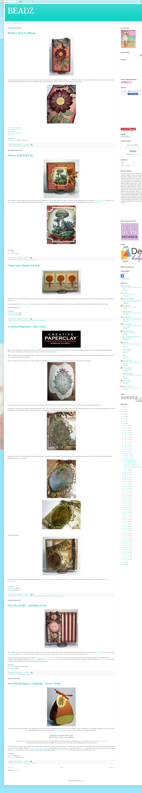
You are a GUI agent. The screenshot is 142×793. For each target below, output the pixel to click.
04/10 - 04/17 (127, 526)
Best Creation (46, 202)
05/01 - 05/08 (127, 519)
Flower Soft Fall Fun (20, 155)
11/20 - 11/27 (127, 437)
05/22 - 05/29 (127, 512)
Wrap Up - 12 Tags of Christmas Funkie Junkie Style (132, 363)
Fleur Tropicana (12, 131)
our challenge (11, 654)
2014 (123, 416)
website (70, 579)
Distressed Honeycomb (14, 129)
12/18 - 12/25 (127, 427)
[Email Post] (31, 144)
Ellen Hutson (11, 666)
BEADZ (21, 11)
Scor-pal (25, 762)
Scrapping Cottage (42, 320)
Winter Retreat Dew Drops (15, 128)
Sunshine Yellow (97, 202)
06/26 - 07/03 (127, 500)
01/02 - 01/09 (127, 559)
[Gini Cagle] (122, 277)
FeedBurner (136, 154)
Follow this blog (132, 93)
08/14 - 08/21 (127, 484)
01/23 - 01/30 (127, 552)
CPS (9, 252)
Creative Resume (18, 23)
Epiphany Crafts (20, 146)
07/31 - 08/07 (127, 488)
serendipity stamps (27, 259)
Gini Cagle (123, 273)
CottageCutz (14, 320)
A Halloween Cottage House (129, 332)
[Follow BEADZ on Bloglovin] (126, 83)
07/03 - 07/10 (127, 498)
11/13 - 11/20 (127, 439)
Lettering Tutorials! (127, 338)
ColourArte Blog (127, 317)
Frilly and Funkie (127, 311)
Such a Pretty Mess (127, 324)
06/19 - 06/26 (127, 502)
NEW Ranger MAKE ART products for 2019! (132, 344)
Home (8, 23)
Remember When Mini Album (129, 307)
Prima (124, 355)
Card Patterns (11, 668)
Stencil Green (11, 135)
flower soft (20, 259)
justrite (34, 596)
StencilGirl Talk (127, 286)
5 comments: (26, 257)
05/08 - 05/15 (127, 517)
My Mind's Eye (34, 320)
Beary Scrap (98, 652)
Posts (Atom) (17, 770)
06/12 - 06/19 (127, 505)
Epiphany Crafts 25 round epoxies (51, 659)
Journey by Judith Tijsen (128, 294)
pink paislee (39, 596)
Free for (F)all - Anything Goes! (27, 605)
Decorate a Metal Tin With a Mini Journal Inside (132, 288)
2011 (123, 423)
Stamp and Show (12, 140)
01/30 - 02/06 (127, 550)
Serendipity (11, 253)
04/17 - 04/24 (127, 524)
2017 (123, 409)
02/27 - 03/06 (127, 540)
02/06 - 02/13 (127, 547)
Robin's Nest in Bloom (21, 33)
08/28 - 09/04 (127, 479)
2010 (123, 562)
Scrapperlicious (126, 305)
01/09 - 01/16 (127, 557)
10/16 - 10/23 (127, 449)
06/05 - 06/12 (127, 507)
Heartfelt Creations (27, 320)
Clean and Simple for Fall (24, 265)
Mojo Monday (11, 588)
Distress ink (34, 659)
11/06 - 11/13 (127, 442)
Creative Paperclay (22, 596)
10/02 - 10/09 (127, 453)
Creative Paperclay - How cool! (27, 326)
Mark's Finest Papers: (13, 313)
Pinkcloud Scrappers (128, 373)
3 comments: (26, 672)
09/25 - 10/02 (127, 470)
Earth (15, 202)
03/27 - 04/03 (127, 531)
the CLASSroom (127, 349)
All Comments (126, 165)
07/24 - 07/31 (127, 491)
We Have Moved (126, 351)
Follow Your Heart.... (128, 386)
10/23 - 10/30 (127, 446)
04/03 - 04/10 (127, 528)
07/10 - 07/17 (127, 495)
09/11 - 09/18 (127, 474)
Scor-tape (12, 750)
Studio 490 (125, 342)
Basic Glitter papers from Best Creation (38, 748)
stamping (32, 146)
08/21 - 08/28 (127, 481)
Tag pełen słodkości (127, 369)
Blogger (82, 780)
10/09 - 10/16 (127, 451)
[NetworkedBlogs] (133, 91)
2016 (123, 411)
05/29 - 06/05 (127, 510)
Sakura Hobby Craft (46, 596)
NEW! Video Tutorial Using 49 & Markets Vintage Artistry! (132, 326)
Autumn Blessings (61, 750)
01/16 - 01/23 (127, 554)
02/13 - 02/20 (127, 545)
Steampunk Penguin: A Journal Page (131, 388)
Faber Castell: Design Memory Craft (132, 337)
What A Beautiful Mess (128, 298)
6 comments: (26, 144)
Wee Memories (11, 314)
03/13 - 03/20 (127, 535)
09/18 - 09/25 (127, 472)
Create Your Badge (125, 278)
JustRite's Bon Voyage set (54, 361)
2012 (123, 421)
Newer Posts (11, 767)
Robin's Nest (27, 146)
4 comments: (26, 761)
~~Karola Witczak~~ (128, 368)
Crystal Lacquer (29, 596)
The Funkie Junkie (127, 361)
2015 (123, 414)
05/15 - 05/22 (127, 514)
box (19, 762)
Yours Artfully (126, 381)
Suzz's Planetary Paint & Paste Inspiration (132, 313)
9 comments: (26, 318)
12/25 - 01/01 (127, 425)
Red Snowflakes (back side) (15, 133)
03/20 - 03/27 (127, 533)
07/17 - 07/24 (127, 493)
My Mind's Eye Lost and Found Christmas (45, 657)
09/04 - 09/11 (127, 477)
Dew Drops (14, 146)
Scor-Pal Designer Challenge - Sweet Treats (34, 683)
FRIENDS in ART (127, 331)
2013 (123, 418)
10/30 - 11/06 (127, 444)
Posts (124, 162)
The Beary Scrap (29, 674)
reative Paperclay (46, 579)
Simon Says (11, 757)
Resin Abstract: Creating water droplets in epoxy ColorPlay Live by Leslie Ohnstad (132, 319)
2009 (123, 564)
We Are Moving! (126, 356)
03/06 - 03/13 (127, 538)
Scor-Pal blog (59, 730)
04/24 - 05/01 (127, 521)
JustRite (10, 590)
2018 (123, 407)
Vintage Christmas (100, 200)
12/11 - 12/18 (127, 430)
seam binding (102, 659)
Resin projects (126, 382)
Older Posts (111, 767)
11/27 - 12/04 (127, 435)
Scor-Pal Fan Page (102, 741)
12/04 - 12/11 (127, 432)
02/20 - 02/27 (127, 542)
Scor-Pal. (83, 748)
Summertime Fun (25, 304)
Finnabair (125, 293)
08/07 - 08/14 (127, 486)
